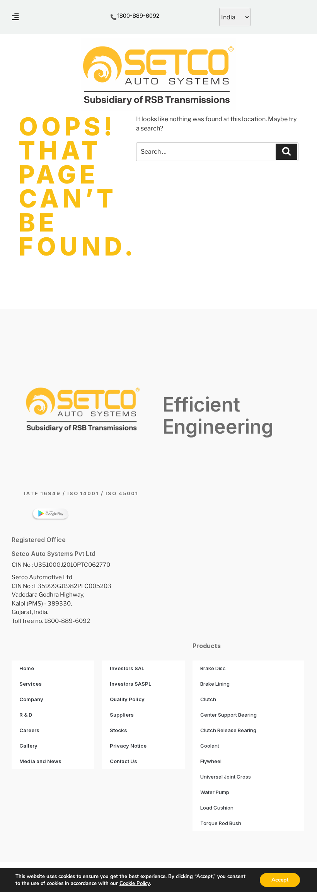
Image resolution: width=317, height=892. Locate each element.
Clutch (208, 699)
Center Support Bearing (228, 715)
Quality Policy (127, 699)
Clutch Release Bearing (228, 730)
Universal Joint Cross (225, 777)
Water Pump (214, 792)
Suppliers (122, 715)
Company (31, 699)
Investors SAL (127, 668)
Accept (279, 879)
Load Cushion (216, 808)
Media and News (40, 761)
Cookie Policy (134, 883)
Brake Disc (213, 668)
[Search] (286, 152)
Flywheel (211, 761)
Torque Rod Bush (220, 823)
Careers (29, 730)
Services (30, 684)
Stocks (118, 730)
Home (26, 668)
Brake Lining (215, 684)
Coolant (209, 746)
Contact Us (123, 761)
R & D (25, 715)
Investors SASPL (130, 684)
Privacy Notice (128, 746)
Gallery (28, 746)
